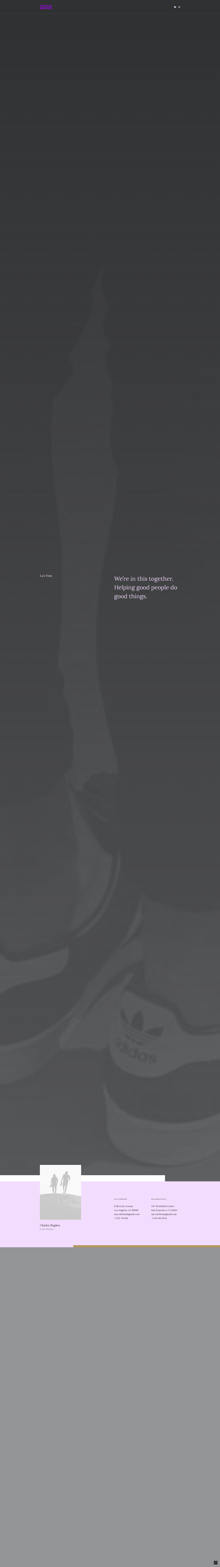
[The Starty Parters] (47, 7)
